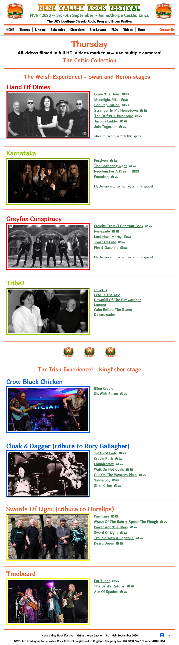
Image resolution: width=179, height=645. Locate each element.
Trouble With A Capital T (114, 538)
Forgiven (101, 160)
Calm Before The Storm (113, 310)
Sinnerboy (102, 480)
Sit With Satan (106, 394)
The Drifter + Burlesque (113, 116)
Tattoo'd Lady (105, 453)
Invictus (100, 290)
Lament (100, 305)
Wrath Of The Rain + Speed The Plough (126, 522)
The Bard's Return (109, 586)
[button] (40, 29)
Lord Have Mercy (107, 237)
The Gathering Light (110, 166)
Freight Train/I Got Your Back (118, 226)
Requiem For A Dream (112, 171)
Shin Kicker (103, 485)
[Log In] (161, 635)
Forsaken (101, 177)
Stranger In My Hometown (116, 110)
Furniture (101, 516)
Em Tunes (102, 581)
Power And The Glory (111, 527)
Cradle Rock (103, 458)
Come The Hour (107, 94)
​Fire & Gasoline (106, 247)
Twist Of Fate (105, 242)
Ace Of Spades (106, 592)
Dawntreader (104, 314)
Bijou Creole (103, 388)
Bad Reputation (107, 105)
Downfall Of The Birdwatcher (117, 300)
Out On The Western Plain (115, 475)
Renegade (102, 231)
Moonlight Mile (106, 100)
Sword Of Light (106, 532)
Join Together (105, 127)
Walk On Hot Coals (109, 469)
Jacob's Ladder (106, 121)
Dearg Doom (104, 543)
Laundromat (104, 464)
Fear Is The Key (107, 295)
